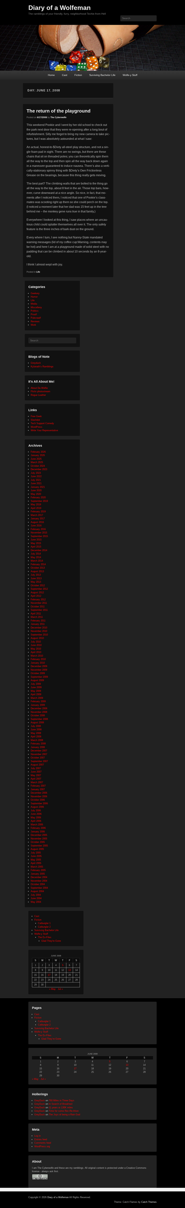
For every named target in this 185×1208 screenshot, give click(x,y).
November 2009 (39, 669)
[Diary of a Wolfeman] (92, 48)
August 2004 (37, 891)
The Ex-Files (44, 937)
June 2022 (36, 476)
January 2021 (38, 487)
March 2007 (37, 782)
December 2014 (39, 550)
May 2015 (36, 543)
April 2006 (36, 821)
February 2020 (38, 497)
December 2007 (39, 750)
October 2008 (38, 715)
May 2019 (36, 504)
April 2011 (36, 613)
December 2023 (39, 469)
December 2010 (39, 627)
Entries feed (40, 1139)
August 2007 (37, 764)
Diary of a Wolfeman (59, 7)
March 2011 (37, 617)
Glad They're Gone (51, 940)
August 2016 (37, 522)
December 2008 (39, 708)
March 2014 (37, 560)
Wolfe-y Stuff (130, 75)
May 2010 (36, 648)
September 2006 (39, 803)
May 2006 (36, 817)
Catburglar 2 (44, 926)
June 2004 (36, 898)
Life (38, 272)
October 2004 (38, 884)
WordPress (36, 427)
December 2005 (39, 835)
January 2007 (38, 789)
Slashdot (35, 420)
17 (49, 975)
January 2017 (38, 518)
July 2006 (36, 810)
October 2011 (38, 606)
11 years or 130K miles (61, 1107)
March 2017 (37, 515)
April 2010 (36, 652)
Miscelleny (36, 307)
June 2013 (36, 578)
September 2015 (39, 536)
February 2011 (38, 620)
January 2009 (38, 705)
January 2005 (38, 873)
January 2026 (38, 455)
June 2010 (36, 645)
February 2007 (38, 785)
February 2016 (38, 529)
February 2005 (38, 870)
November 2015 (39, 532)
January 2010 (38, 662)
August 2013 (37, 571)
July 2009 (36, 684)
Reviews (35, 321)
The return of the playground (59, 111)
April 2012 (36, 596)
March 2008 (37, 740)
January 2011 (38, 624)
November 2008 (39, 712)
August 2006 (37, 807)
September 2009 (39, 676)
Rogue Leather (38, 395)
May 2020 (36, 494)
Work (33, 325)
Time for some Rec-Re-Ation (64, 1111)
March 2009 (37, 698)
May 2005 (36, 859)
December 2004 (39, 877)
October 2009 (38, 673)
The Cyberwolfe (58, 117)
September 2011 (39, 610)
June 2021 (36, 483)
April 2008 (36, 736)
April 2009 (36, 694)
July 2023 (36, 473)
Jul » (60, 989)
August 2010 (37, 638)
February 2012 (38, 599)
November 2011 (39, 603)
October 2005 (38, 842)
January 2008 (38, 747)
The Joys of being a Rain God (64, 1114)
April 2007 (36, 778)
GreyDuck (39, 1100)
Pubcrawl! (36, 317)
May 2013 (36, 581)
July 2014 (36, 553)
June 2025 (36, 458)
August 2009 (37, 680)
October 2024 (38, 466)
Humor (34, 296)
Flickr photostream (40, 391)
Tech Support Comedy (42, 423)
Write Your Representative (44, 430)
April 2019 (36, 508)
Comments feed (42, 1142)
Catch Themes (149, 1202)
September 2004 (39, 887)
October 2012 (38, 585)
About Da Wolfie (39, 388)
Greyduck (36, 363)
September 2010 (39, 634)
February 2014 (38, 564)
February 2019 (38, 511)
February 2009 (38, 701)
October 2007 (38, 757)
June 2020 (36, 490)
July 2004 (36, 895)
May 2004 (36, 902)
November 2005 (39, 838)
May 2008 (36, 733)
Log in (37, 1135)
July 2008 (36, 726)
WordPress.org (42, 1146)
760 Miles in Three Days (61, 1100)
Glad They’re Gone (51, 1038)
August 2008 (37, 722)
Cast (64, 75)
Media (34, 303)
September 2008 (39, 719)
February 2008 (38, 743)
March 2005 (37, 866)
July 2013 (36, 574)
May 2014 (36, 557)
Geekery (35, 293)
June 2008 (36, 729)
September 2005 (39, 845)
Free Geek (36, 416)
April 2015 (36, 546)
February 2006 (38, 828)
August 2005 (37, 849)
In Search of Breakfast (60, 1104)
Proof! (34, 314)
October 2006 (38, 799)
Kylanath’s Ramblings (42, 366)
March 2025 (37, 462)
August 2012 (37, 592)
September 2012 (39, 589)
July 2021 (36, 480)
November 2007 (39, 754)
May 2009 (36, 691)
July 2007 (36, 768)
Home (51, 75)
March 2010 (37, 655)
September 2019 (39, 501)
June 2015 (36, 539)
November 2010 (39, 631)
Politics (34, 310)
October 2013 (38, 567)
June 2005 (36, 856)
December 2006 (39, 792)
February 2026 (38, 451)
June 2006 (36, 814)
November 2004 (39, 880)
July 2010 (36, 641)
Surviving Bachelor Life (102, 75)
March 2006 (37, 824)
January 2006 (38, 831)
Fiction (78, 75)
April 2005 (36, 863)
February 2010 (38, 659)
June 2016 (36, 525)
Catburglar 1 (44, 923)
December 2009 (39, 666)
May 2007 (36, 775)
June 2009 (36, 687)
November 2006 (39, 796)
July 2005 (36, 852)
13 (69, 970)
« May (52, 989)
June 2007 (36, 771)
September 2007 (39, 761)
